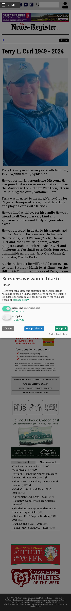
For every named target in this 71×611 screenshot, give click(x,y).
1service (18, 311)
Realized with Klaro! (58, 334)
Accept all (61, 328)
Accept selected (34, 328)
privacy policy (21, 299)
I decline (8, 328)
